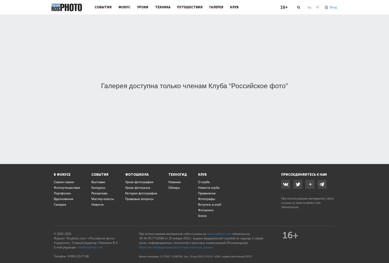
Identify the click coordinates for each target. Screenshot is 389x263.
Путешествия (190, 7)
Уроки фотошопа (137, 187)
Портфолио (62, 193)
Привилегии (207, 193)
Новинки (174, 182)
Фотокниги (205, 210)
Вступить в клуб (209, 204)
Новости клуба (208, 187)
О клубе (204, 182)
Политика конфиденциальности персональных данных (176, 247)
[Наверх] (383, 248)
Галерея (216, 7)
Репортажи (99, 193)
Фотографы (206, 199)
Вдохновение (63, 199)
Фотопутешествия (67, 187)
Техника (162, 7)
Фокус (124, 7)
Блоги (202, 216)
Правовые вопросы (139, 199)
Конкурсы (98, 187)
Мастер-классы (102, 199)
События (103, 7)
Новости (97, 204)
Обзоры (174, 187)
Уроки (142, 7)
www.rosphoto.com (308, 203)
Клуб (234, 7)
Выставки (98, 182)
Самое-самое (64, 182)
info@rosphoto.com (90, 247)
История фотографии (141, 193)
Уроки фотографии (139, 182)
